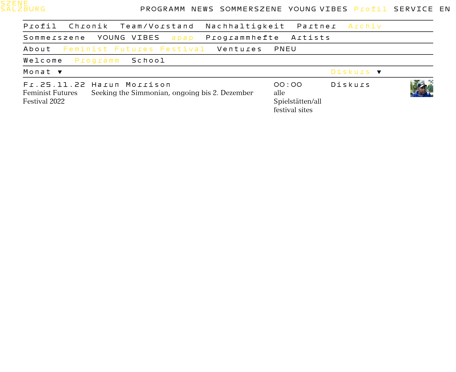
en (444, 8)
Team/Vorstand (157, 25)
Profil (370, 8)
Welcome (43, 60)
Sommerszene (250, 8)
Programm (162, 8)
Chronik (88, 25)
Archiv (365, 25)
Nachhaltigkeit (245, 25)
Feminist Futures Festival (134, 48)
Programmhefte (242, 37)
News (202, 8)
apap (182, 37)
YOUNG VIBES (318, 8)
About (37, 48)
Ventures (239, 48)
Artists (311, 37)
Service (413, 8)
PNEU (285, 48)
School (148, 60)
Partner (316, 25)
